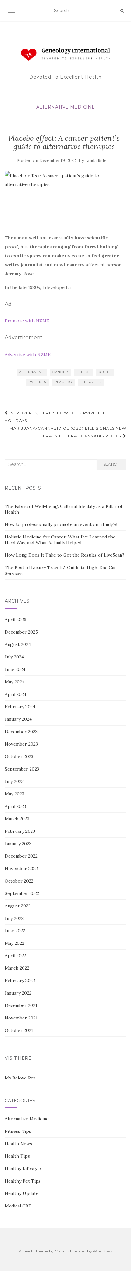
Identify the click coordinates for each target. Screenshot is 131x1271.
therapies (90, 382)
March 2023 (17, 819)
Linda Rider (96, 160)
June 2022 (15, 931)
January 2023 (18, 843)
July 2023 (14, 781)
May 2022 (14, 943)
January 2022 (18, 993)
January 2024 (18, 719)
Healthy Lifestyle (23, 1168)
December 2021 (21, 1005)
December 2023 (21, 731)
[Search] (122, 11)
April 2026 (15, 619)
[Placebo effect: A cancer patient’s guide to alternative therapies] (64, 199)
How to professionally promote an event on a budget (61, 524)
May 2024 (14, 682)
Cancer (60, 372)
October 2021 (19, 1030)
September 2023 (22, 769)
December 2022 (21, 856)
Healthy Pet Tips (23, 1181)
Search (111, 464)
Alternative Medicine (65, 107)
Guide (105, 372)
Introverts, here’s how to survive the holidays (55, 416)
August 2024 (18, 644)
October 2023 (19, 756)
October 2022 (19, 881)
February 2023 (20, 831)
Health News (18, 1144)
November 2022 (21, 868)
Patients (37, 382)
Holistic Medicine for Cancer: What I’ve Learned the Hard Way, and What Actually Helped (60, 539)
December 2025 (21, 632)
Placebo (63, 382)
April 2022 (15, 956)
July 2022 (14, 918)
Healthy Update (21, 1193)
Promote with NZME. (27, 321)
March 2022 (17, 968)
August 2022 (18, 906)
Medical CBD (18, 1206)
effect (83, 372)
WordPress (102, 1251)
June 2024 (15, 669)
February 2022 (20, 980)
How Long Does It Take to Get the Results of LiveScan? (64, 555)
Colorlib (62, 1251)
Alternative (31, 372)
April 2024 (15, 694)
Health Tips (17, 1156)
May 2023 (14, 794)
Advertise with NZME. (28, 354)
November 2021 (21, 1018)
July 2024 (14, 657)
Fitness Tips (18, 1131)
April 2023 (15, 806)
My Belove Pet (20, 1078)
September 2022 (22, 893)
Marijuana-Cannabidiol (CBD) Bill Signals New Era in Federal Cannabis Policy (68, 432)
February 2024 (20, 707)
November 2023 (21, 744)
